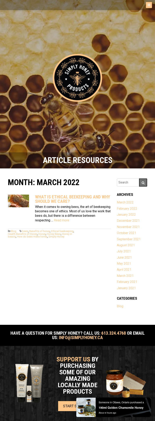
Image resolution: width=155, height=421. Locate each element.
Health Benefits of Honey (22, 233)
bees (25, 231)
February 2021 (127, 282)
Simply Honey (56, 236)
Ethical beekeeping (62, 231)
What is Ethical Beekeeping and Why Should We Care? (72, 199)
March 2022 (125, 202)
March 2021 (125, 276)
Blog (13, 231)
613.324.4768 (113, 333)
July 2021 (124, 251)
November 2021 (128, 227)
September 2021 (129, 239)
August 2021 (126, 245)
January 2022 (126, 215)
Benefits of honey (39, 231)
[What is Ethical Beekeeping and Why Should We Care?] (18, 201)
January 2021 (126, 288)
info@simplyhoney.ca (81, 337)
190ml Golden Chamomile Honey (121, 408)
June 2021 (124, 257)
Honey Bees (54, 233)
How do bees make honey (32, 236)
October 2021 (126, 233)
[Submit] (143, 183)
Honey (42, 233)
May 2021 (124, 263)
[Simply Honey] (77, 78)
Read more (61, 220)
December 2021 (128, 221)
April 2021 (124, 269)
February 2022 (127, 208)
